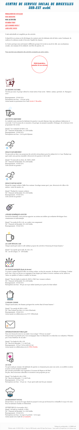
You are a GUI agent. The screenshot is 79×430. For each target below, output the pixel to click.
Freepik (62, 428)
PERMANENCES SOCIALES (14, 14)
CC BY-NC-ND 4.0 (20, 428)
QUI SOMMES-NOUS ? (12, 25)
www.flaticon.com (71, 428)
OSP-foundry (33, 428)
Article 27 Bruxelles (36, 101)
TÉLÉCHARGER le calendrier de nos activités (39, 64)
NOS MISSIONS (10, 17)
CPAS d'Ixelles (33, 347)
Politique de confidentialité (61, 426)
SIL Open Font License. (46, 428)
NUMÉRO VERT (10, 23)
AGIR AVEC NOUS (11, 28)
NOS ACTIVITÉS (10, 20)
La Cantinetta (27, 417)
